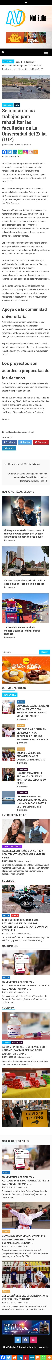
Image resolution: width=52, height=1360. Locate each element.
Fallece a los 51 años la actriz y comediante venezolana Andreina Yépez (23, 854)
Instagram (33, 1340)
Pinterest (42, 442)
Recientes (9, 694)
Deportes (21, 725)
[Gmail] (30, 152)
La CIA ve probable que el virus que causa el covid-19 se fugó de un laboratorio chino (24, 1050)
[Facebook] (4, 152)
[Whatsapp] (20, 152)
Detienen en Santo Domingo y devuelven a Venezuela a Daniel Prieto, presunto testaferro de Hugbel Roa (27, 477)
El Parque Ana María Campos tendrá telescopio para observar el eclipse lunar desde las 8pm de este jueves (24, 533)
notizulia (19, 432)
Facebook (10, 442)
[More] (35, 152)
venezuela (27, 432)
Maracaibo (12, 432)
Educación (8, 105)
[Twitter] (9, 152)
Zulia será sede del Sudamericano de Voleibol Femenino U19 (31, 756)
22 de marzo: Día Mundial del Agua (24, 464)
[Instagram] (25, 152)
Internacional (22, 769)
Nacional (21, 702)
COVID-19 (8, 1007)
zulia (33, 432)
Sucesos (8, 880)
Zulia (17, 105)
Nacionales (10, 946)
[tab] (9, 695)
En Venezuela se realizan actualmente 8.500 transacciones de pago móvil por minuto (25, 985)
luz (7, 432)
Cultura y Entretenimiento (12, 846)
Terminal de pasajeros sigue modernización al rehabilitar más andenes (22, 630)
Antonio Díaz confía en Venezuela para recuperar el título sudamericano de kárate (23, 1239)
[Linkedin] (15, 152)
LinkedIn (10, 448)
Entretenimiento (14, 815)
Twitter (26, 442)
